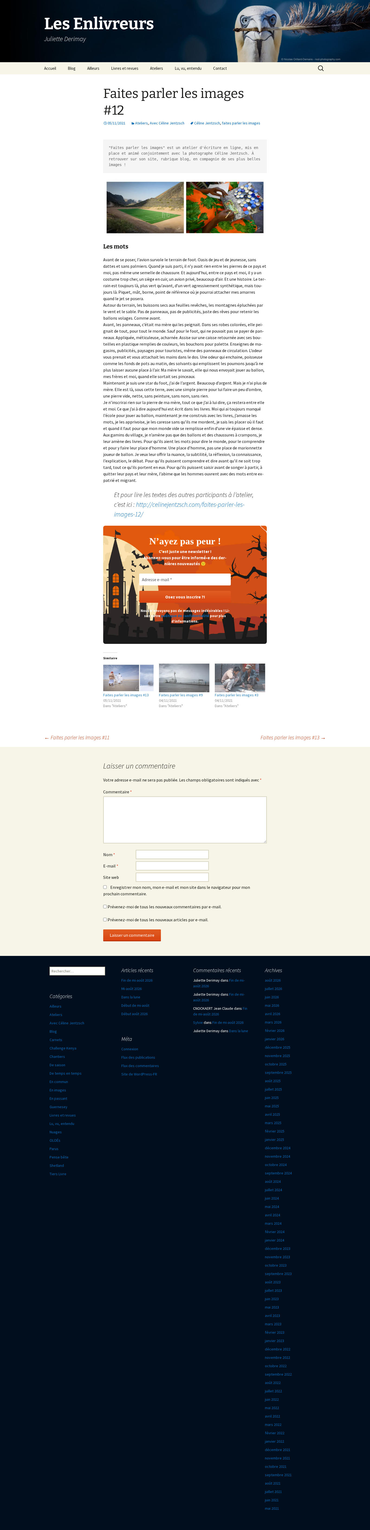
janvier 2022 (274, 1441)
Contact (220, 68)
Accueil (50, 68)
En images (58, 1090)
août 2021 (273, 1483)
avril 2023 (272, 1315)
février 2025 (274, 1131)
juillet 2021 (273, 1491)
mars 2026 (273, 1022)
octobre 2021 (276, 1466)
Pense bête (59, 1157)
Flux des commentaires (140, 1065)
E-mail (110, 866)
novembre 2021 (277, 1458)
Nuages (56, 1132)
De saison (57, 1064)
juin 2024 (272, 1198)
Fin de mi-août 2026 (136, 980)
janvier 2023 (274, 1340)
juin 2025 (272, 1097)
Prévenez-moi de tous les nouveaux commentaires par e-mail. (165, 906)
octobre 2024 (276, 1164)
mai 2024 (272, 1206)
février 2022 (274, 1432)
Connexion (129, 1049)
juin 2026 (272, 997)
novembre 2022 (277, 1357)
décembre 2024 (277, 1147)
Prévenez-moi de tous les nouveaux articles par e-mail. (158, 919)
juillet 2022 (273, 1391)
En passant (58, 1098)
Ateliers (156, 68)
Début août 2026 (134, 1013)
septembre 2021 (278, 1474)
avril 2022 (272, 1416)
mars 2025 (273, 1122)
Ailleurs (93, 68)
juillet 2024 (273, 1189)
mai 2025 (272, 1106)
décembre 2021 (277, 1449)
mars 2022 (273, 1424)
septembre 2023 (278, 1273)
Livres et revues (124, 68)
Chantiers (57, 1056)
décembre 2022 (277, 1349)
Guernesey (58, 1106)
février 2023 (274, 1332)
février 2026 (274, 1030)
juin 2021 (272, 1500)
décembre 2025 (277, 1047)
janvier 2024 (274, 1240)
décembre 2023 (277, 1248)
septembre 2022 (278, 1374)
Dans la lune (130, 997)
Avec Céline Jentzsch (167, 123)
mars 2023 (273, 1324)
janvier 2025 (274, 1139)
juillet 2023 (273, 1290)
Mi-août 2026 (131, 988)
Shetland (57, 1165)
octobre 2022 (276, 1365)
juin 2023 (272, 1298)
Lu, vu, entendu (188, 68)
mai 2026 (272, 1005)
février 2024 (274, 1231)
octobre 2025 (276, 1064)
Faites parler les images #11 (76, 737)
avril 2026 (272, 1013)
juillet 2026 (273, 988)
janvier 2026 (274, 1038)
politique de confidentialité (185, 616)
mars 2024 (273, 1223)
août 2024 (273, 1181)
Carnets (56, 1039)
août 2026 (273, 980)
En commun (59, 1081)
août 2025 (273, 1080)
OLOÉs (55, 1140)
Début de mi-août (135, 1005)
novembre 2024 (277, 1156)
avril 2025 (272, 1114)
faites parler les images (241, 123)
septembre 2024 (278, 1173)
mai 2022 (272, 1407)
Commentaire (117, 791)
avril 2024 (272, 1215)
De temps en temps (66, 1073)
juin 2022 (272, 1399)
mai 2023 (272, 1307)
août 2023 (273, 1282)
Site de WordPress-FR (139, 1074)
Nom (109, 854)
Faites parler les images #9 (181, 695)
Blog (72, 68)
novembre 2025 (277, 1055)
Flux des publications (138, 1057)
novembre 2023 (277, 1256)
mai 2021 (272, 1508)
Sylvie (198, 1022)
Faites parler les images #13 (126, 695)
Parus (54, 1148)
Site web (111, 877)
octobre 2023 (276, 1265)
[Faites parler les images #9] (184, 678)
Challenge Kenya (63, 1048)
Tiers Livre (58, 1173)
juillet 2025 (273, 1089)
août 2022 (273, 1382)
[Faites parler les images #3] (240, 678)
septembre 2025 (278, 1072)
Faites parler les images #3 (236, 695)
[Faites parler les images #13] (128, 678)
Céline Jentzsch (207, 123)
